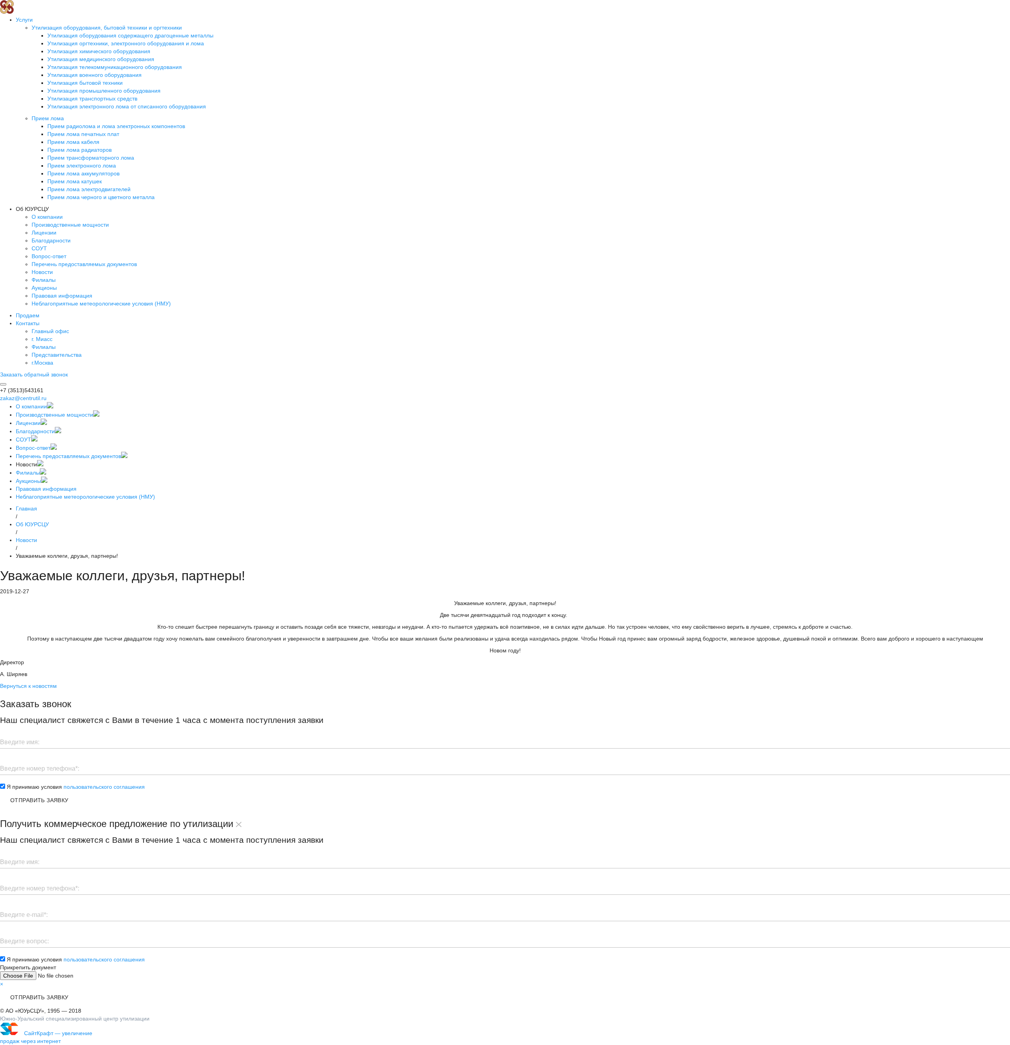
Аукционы (44, 288)
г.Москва (42, 363)
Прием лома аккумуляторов (83, 173)
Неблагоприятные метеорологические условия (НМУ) (101, 303)
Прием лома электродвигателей (89, 189)
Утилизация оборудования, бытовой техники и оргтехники (107, 27)
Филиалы (44, 280)
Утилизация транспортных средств (92, 98)
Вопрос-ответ (49, 256)
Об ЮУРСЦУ (32, 524)
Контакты (27, 323)
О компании (47, 217)
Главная (26, 508)
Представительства (57, 355)
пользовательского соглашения (104, 787)
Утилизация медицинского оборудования (100, 59)
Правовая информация (62, 295)
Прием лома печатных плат (83, 134)
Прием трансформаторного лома (90, 158)
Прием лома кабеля (73, 142)
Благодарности (51, 240)
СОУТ (39, 248)
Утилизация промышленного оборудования (104, 91)
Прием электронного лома (81, 165)
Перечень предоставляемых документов (84, 264)
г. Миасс (42, 339)
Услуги (24, 20)
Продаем (27, 315)
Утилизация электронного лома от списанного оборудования (126, 106)
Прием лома (48, 118)
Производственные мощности (70, 225)
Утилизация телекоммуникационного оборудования (114, 67)
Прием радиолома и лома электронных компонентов (116, 126)
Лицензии (44, 232)
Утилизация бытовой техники (85, 83)
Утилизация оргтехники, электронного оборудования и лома (125, 43)
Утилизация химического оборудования (98, 51)
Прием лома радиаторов (79, 150)
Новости (42, 272)
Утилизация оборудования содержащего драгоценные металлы (130, 35)
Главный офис (50, 331)
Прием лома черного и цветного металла (101, 197)
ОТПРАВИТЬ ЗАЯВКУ (39, 800)
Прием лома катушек (74, 181)
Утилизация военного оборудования (94, 75)
